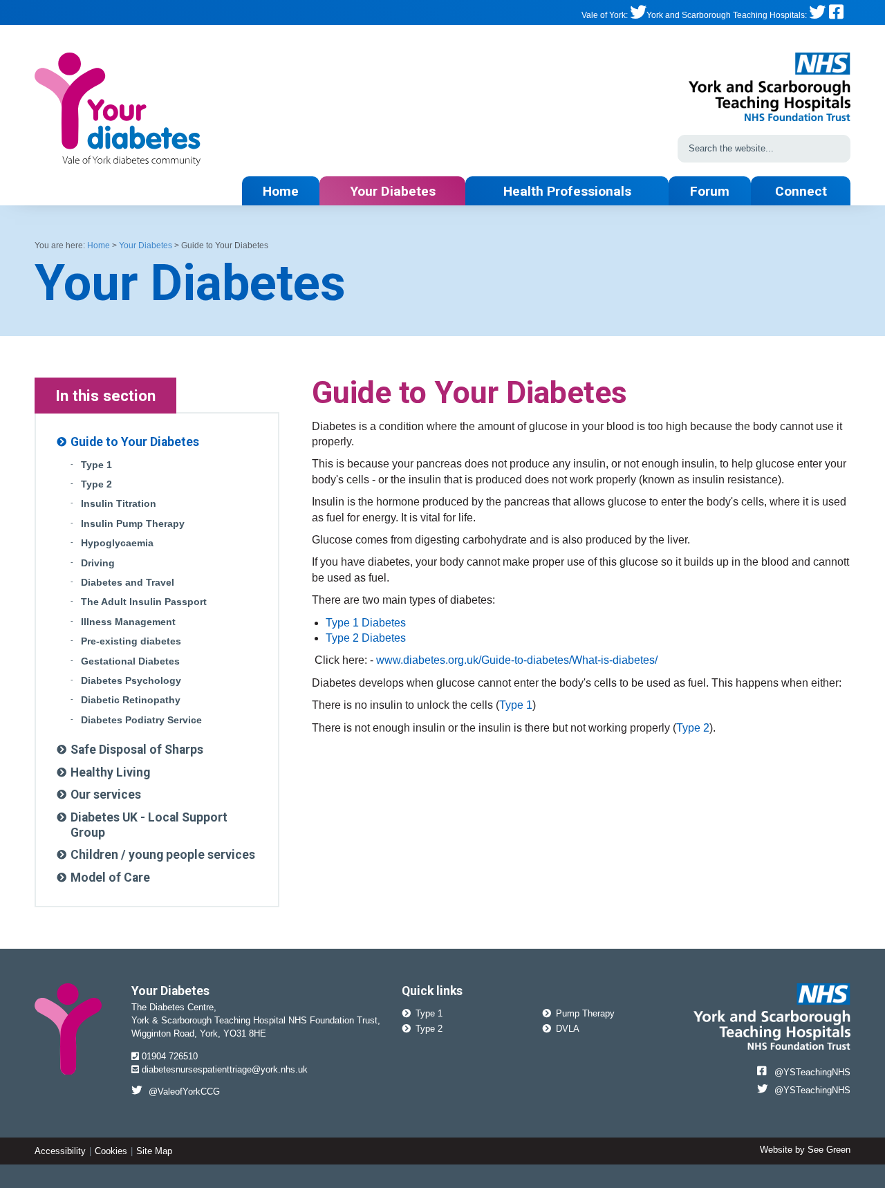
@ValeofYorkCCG (184, 1091)
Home (281, 191)
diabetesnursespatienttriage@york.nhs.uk (223, 1069)
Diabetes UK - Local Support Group (149, 824)
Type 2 (692, 728)
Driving (98, 563)
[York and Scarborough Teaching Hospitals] (817, 15)
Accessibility (60, 1151)
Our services (106, 794)
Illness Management (128, 622)
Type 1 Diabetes (366, 623)
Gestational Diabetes (130, 661)
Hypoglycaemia (117, 543)
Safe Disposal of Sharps (137, 750)
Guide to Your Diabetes (135, 442)
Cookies (111, 1151)
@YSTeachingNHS (812, 1072)
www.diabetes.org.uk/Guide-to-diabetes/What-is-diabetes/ (517, 660)
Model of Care (110, 877)
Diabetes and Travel (127, 582)
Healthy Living (110, 772)
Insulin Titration (118, 504)
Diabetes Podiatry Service (141, 720)
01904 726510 (168, 1056)
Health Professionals (567, 191)
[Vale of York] (638, 15)
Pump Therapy (585, 1013)
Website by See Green (805, 1149)
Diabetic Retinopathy (130, 700)
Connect (801, 191)
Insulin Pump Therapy (133, 524)
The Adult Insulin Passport (144, 602)
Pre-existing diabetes (131, 641)
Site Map (154, 1151)
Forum (709, 191)
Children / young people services (163, 855)
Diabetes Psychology (131, 681)
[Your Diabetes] (118, 112)
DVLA (567, 1028)
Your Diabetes (393, 191)
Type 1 (515, 705)
